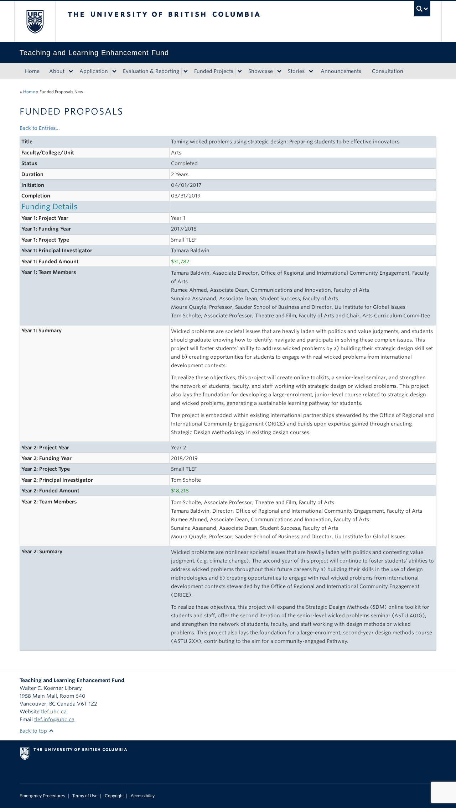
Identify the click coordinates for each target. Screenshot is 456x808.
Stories (296, 71)
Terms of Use (85, 795)
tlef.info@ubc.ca (54, 719)
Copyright (114, 795)
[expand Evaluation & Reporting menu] (185, 71)
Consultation (387, 71)
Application (93, 71)
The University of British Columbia (34, 21)
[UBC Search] (422, 8)
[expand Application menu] (114, 71)
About (56, 71)
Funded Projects (213, 71)
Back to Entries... (40, 128)
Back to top (34, 731)
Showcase (260, 71)
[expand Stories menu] (311, 71)
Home (32, 71)
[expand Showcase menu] (279, 71)
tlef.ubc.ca (54, 711)
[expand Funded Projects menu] (239, 71)
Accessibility (143, 795)
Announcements (341, 71)
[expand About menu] (71, 71)
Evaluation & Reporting (151, 71)
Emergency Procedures (42, 795)
